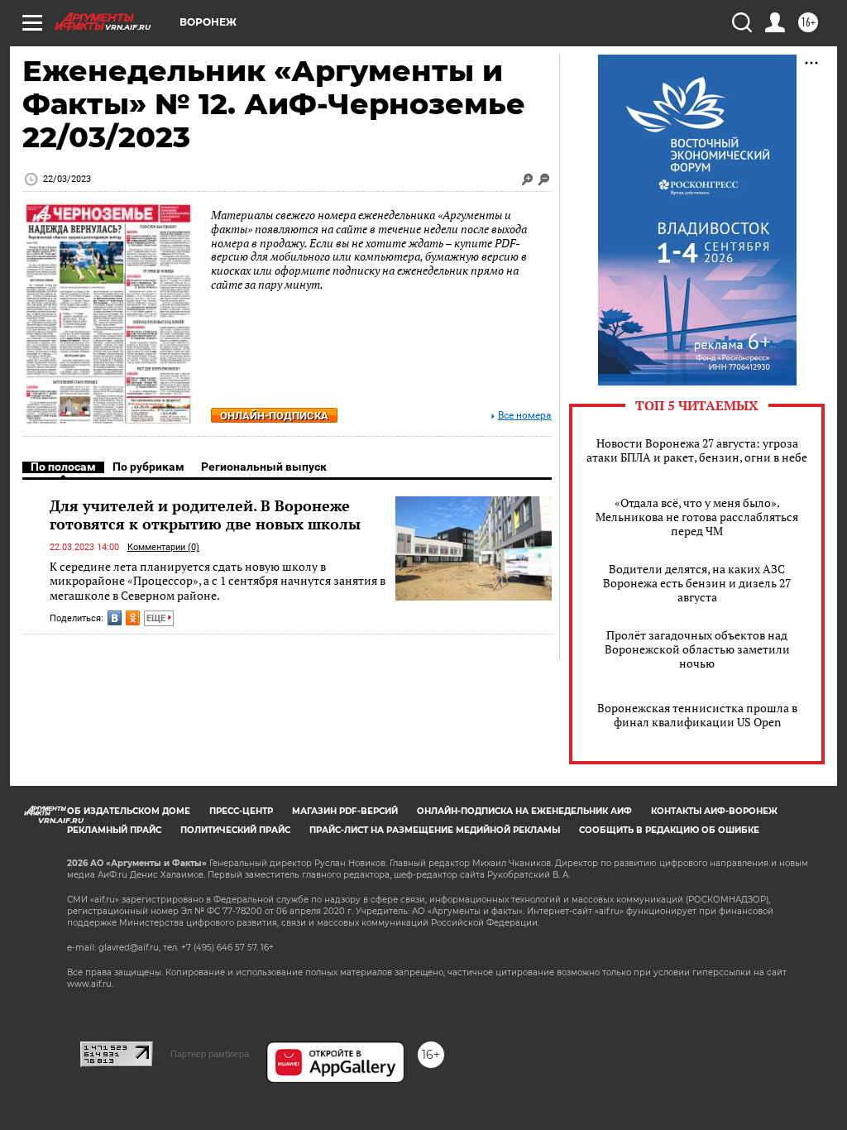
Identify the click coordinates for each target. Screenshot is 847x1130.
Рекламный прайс (114, 830)
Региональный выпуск (264, 466)
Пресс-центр (241, 811)
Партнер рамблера (209, 1054)
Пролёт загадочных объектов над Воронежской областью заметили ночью (697, 649)
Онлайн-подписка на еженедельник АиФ (524, 811)
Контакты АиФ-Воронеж (714, 811)
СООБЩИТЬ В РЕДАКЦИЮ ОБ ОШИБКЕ (669, 830)
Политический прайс (235, 830)
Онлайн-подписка (274, 415)
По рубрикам (148, 466)
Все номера (525, 415)
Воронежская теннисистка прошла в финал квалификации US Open (697, 715)
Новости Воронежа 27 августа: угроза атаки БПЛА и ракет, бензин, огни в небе (696, 450)
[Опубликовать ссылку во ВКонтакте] (115, 617)
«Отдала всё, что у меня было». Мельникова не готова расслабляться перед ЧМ (697, 517)
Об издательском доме (128, 811)
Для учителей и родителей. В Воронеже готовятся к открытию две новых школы (205, 515)
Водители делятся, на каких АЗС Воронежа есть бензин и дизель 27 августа (697, 583)
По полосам (63, 466)
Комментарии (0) (163, 547)
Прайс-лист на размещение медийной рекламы (434, 830)
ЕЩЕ (157, 618)
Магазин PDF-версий (345, 811)
